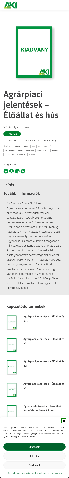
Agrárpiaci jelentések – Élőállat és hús (43, 318)
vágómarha (21, 154)
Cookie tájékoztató (16, 473)
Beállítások (34, 465)
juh (39, 146)
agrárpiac (17, 146)
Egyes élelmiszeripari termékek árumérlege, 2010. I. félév (42, 408)
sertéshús (30, 150)
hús (34, 146)
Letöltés (12, 133)
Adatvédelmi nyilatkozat (37, 473)
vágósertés (34, 154)
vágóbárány (9, 154)
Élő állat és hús (21, 140)
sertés (20, 150)
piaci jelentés (10, 150)
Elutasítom (34, 456)
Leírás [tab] (8, 185)
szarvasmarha (43, 150)
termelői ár (56, 150)
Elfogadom (34, 446)
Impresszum (56, 473)
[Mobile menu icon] (62, 5)
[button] (64, 421)
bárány (26, 146)
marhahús (48, 146)
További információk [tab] (21, 193)
